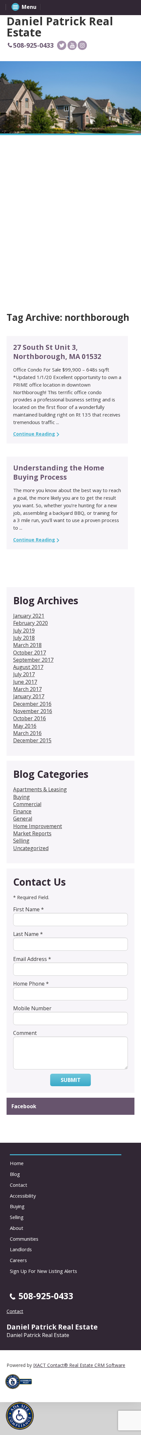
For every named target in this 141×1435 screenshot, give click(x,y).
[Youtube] (72, 45)
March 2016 (27, 733)
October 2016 (29, 718)
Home (17, 1163)
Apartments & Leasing (40, 789)
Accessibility (23, 1195)
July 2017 (24, 674)
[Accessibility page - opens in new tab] (21, 1391)
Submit (71, 1080)
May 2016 (24, 725)
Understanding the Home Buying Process (58, 472)
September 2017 (33, 659)
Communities (24, 1238)
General (22, 818)
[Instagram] (82, 45)
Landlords (21, 1249)
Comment (25, 1033)
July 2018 (24, 637)
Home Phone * (31, 983)
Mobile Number (32, 1008)
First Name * (28, 909)
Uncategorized (31, 848)
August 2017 (28, 667)
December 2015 (32, 740)
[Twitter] (61, 45)
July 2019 (24, 630)
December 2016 (32, 703)
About (16, 1228)
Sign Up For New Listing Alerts (43, 1271)
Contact (18, 1185)
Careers (18, 1260)
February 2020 (30, 623)
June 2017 (25, 681)
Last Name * (28, 934)
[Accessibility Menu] (19, 1416)
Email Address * (32, 959)
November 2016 (32, 711)
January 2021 (28, 615)
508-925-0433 (33, 45)
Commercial (27, 804)
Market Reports (32, 833)
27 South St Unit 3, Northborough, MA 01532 (57, 352)
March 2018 (27, 645)
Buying (21, 797)
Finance (22, 811)
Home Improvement (37, 826)
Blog (15, 1174)
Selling (21, 840)
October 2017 (29, 652)
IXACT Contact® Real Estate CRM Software (79, 1365)
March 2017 (27, 689)
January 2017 (28, 696)
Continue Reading (34, 434)
